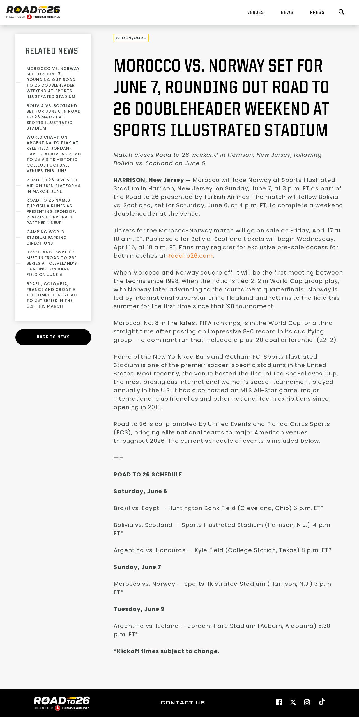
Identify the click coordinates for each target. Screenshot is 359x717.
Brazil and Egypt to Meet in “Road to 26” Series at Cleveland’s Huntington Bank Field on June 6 (52, 263)
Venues (255, 12)
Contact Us (183, 703)
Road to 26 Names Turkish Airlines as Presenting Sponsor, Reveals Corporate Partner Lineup (51, 211)
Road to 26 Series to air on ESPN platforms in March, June (53, 185)
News (287, 12)
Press (317, 12)
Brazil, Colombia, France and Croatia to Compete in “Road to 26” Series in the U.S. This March (52, 295)
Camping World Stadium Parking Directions (47, 237)
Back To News (53, 337)
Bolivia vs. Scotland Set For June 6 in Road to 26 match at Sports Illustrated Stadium (54, 117)
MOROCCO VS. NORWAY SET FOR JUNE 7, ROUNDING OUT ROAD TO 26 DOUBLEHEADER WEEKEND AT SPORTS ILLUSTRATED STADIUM (53, 82)
